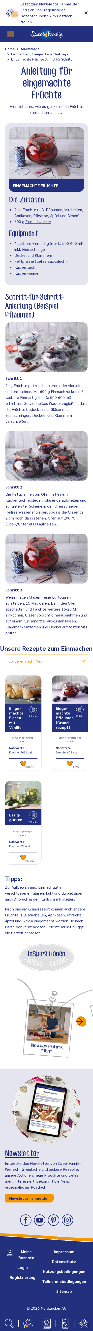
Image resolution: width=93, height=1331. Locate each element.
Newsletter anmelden (59, 3)
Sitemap (64, 1291)
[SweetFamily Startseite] (46, 34)
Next (81, 1021)
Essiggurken (15, 817)
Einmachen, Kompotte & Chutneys (39, 54)
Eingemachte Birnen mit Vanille (16, 718)
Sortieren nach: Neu (25, 661)
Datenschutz (64, 1261)
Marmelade (30, 48)
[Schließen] (86, 12)
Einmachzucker (38, 221)
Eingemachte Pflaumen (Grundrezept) (65, 718)
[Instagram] (67, 1220)
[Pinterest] (53, 1220)
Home (10, 48)
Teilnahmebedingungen (64, 1281)
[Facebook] (25, 1220)
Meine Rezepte (26, 1254)
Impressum (64, 1251)
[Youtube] (39, 1220)
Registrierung (22, 1277)
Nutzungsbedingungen (64, 1271)
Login (22, 1267)
